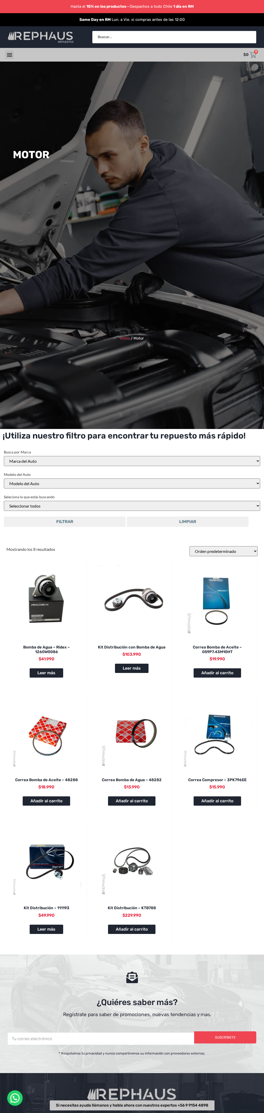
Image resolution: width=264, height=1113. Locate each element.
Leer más (46, 672)
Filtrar (64, 521)
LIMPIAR (187, 521)
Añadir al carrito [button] (217, 672)
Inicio (125, 338)
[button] (9, 54)
